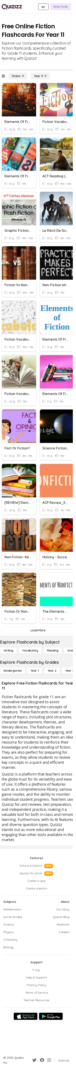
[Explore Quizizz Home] (12, 6)
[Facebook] (42, 1060)
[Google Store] (51, 1016)
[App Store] (25, 1016)
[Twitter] (34, 1060)
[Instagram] (49, 1060)
